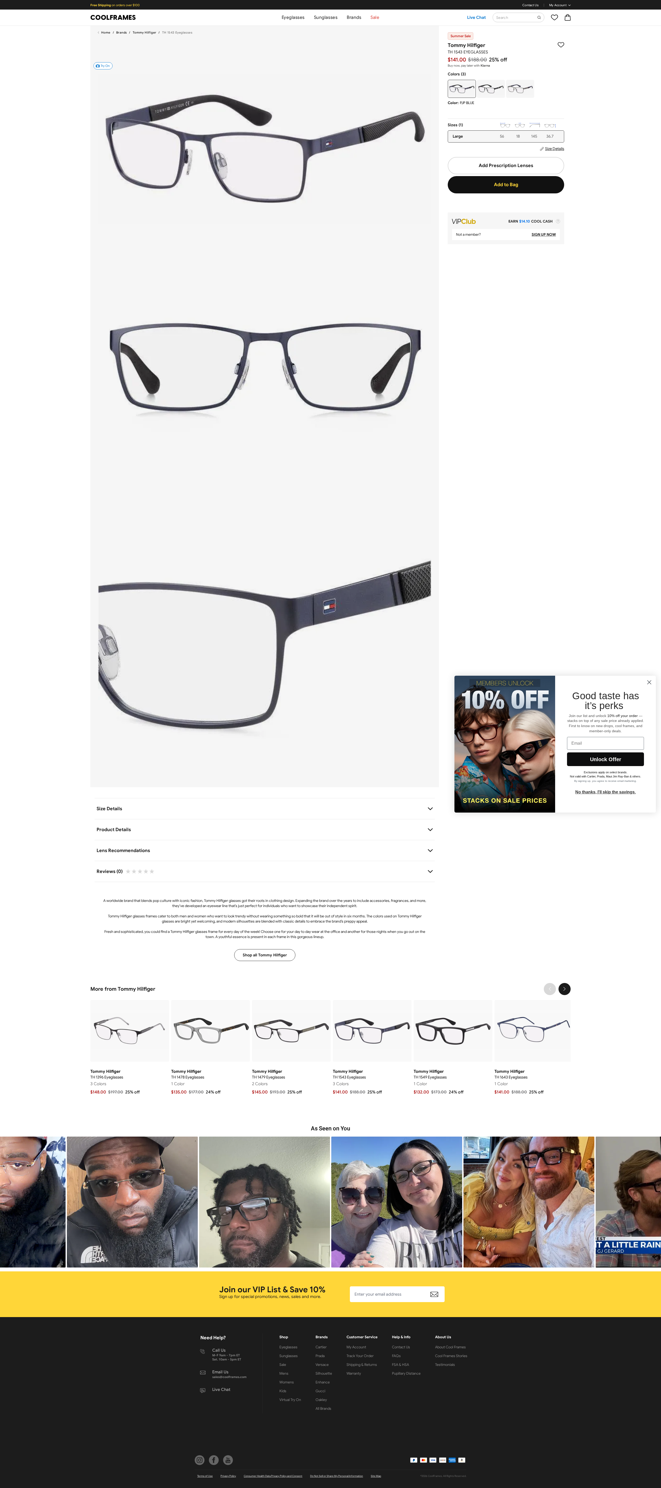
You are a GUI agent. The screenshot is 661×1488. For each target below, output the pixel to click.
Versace (322, 1364)
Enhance (323, 1382)
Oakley (321, 1399)
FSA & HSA (400, 1364)
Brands (354, 17)
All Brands (323, 1408)
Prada (320, 1355)
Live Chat (476, 17)
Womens (286, 1382)
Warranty (354, 1373)
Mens (283, 1373)
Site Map (376, 1476)
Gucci (320, 1391)
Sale (375, 17)
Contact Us (530, 5)
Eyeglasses (293, 17)
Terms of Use (205, 1476)
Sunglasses (325, 17)
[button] (132, 1202)
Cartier (321, 1347)
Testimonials (445, 1364)
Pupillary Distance (406, 1373)
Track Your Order (360, 1355)
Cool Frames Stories (451, 1355)
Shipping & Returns (362, 1364)
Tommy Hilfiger (144, 32)
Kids (282, 1391)
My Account (557, 5)
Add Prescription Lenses (506, 165)
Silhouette (324, 1373)
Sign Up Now (544, 234)
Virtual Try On (290, 1399)
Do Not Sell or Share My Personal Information (336, 1476)
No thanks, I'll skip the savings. (605, 792)
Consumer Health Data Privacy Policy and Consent (273, 1476)
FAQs (396, 1355)
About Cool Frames (450, 1347)
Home (106, 32)
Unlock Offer (605, 759)
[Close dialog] (649, 682)
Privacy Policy (228, 1476)
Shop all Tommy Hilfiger (265, 955)
